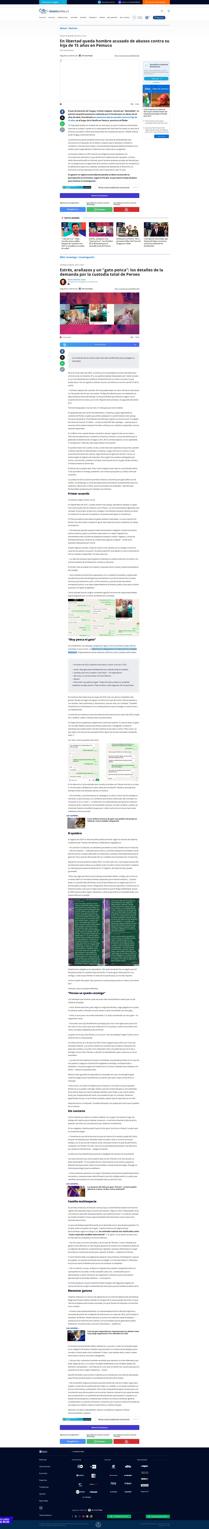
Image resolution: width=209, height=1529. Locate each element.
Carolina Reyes (68, 50)
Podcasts (42, 17)
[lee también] (76, 823)
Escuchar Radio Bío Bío (157, 2)
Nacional (51, 17)
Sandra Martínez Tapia (76, 280)
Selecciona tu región (50, 2)
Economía (73, 17)
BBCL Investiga (112, 17)
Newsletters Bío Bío (108, 2)
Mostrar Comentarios (100, 195)
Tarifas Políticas (45, 1515)
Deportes (83, 17)
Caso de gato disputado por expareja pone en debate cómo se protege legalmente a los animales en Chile (113, 1332)
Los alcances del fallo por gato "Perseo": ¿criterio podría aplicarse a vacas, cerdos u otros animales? (112, 1188)
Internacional (63, 17)
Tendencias (93, 17)
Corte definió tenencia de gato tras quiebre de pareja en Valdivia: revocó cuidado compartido (112, 820)
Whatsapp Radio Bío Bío (159, 1516)
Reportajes (43, 1501)
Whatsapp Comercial (121, 1516)
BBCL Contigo (125, 17)
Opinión (102, 17)
